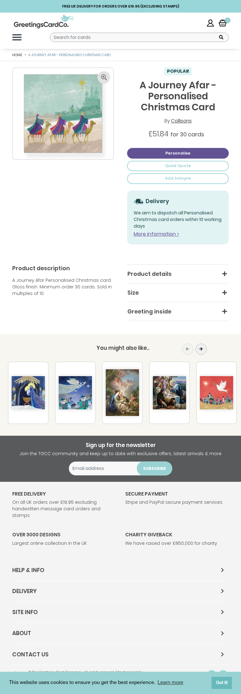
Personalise (177, 153)
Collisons (181, 121)
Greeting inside (149, 311)
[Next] (201, 349)
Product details (149, 274)
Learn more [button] (170, 682)
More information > (156, 234)
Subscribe (154, 468)
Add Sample (178, 178)
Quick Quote (178, 165)
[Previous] (187, 349)
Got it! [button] (222, 683)
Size (133, 293)
